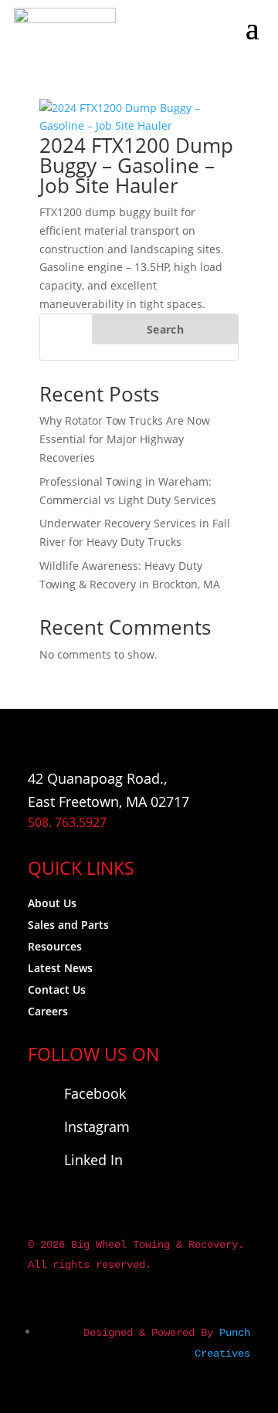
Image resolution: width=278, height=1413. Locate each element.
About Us (52, 903)
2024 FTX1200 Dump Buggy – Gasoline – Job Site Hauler (136, 165)
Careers (48, 1011)
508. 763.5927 (67, 822)
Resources (55, 946)
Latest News (60, 968)
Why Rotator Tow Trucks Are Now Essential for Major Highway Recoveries (124, 439)
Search (165, 329)
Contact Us (57, 989)
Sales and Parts (68, 924)
